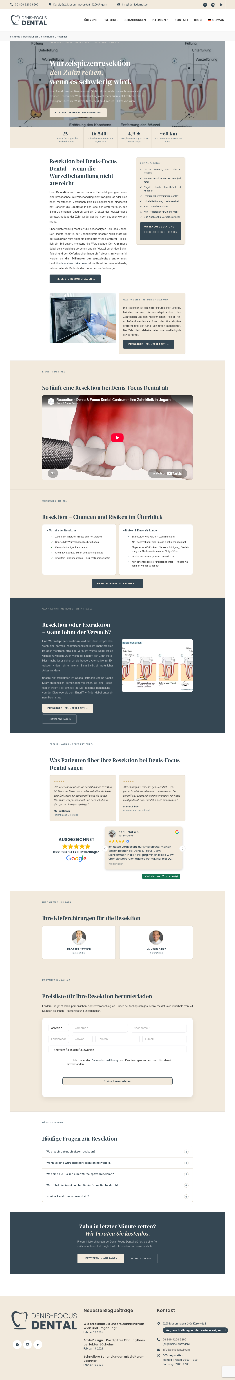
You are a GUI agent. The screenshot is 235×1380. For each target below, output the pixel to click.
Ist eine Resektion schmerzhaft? (116, 1196)
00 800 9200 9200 (141, 1258)
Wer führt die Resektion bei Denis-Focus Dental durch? (116, 1185)
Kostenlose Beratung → (161, 226)
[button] (182, 848)
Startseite (15, 36)
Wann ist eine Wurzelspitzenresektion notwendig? (116, 1163)
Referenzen (160, 20)
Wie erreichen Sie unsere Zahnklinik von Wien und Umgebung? (114, 1326)
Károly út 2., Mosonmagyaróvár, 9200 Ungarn (80, 4)
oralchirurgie (47, 36)
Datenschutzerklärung (105, 1060)
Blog (198, 20)
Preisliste (111, 20)
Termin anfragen (59, 719)
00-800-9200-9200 (26, 4)
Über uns (90, 20)
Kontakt (182, 20)
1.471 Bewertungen (86, 852)
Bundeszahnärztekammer (71, 263)
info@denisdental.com (136, 4)
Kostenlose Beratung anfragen (78, 112)
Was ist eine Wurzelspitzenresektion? (116, 1152)
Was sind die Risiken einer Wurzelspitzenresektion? (116, 1174)
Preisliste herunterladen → (75, 278)
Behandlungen (135, 20)
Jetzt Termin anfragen (101, 1258)
